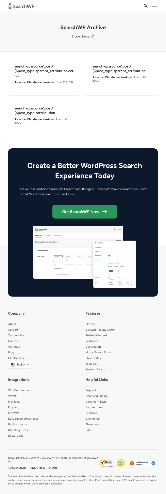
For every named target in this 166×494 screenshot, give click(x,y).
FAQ (88, 430)
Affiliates (14, 346)
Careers (13, 329)
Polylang (13, 407)
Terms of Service (17, 467)
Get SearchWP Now (80, 211)
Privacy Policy (37, 467)
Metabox (14, 401)
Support (90, 390)
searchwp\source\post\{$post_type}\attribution (34, 110)
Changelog (92, 418)
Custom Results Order (100, 329)
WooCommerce (18, 390)
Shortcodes (93, 358)
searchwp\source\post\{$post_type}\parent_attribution (119, 68)
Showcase (92, 424)
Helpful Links (96, 379)
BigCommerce (17, 424)
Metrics (90, 324)
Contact (13, 341)
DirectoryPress (18, 430)
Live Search (93, 346)
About (12, 324)
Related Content (96, 335)
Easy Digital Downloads (23, 418)
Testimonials (16, 335)
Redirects (91, 341)
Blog (11, 352)
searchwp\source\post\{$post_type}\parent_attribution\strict (43, 71)
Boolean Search (95, 369)
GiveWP (13, 413)
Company (16, 313)
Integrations (18, 379)
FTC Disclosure (18, 358)
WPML (12, 396)
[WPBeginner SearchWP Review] (143, 463)
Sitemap (52, 467)
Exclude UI (92, 363)
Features (92, 313)
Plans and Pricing (96, 396)
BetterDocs (15, 435)
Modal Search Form (98, 352)
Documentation (95, 401)
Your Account (94, 407)
